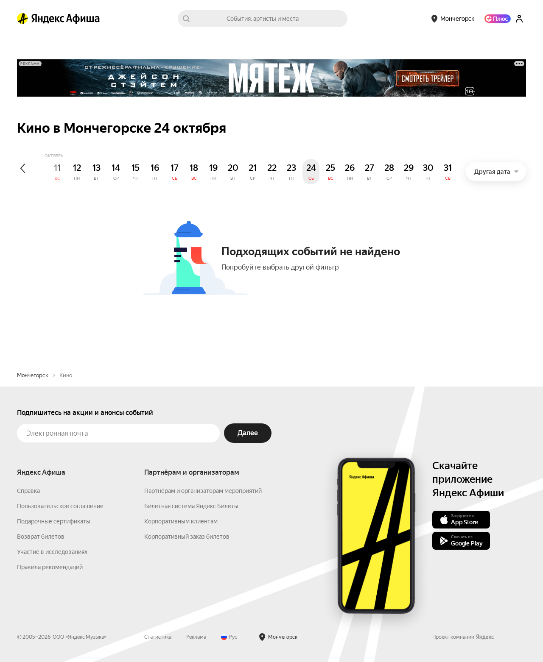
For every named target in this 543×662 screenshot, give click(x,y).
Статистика (157, 637)
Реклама (196, 637)
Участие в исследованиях (52, 551)
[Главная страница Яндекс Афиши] (22, 18)
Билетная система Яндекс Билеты (191, 506)
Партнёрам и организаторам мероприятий (203, 490)
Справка (28, 490)
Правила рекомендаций (50, 567)
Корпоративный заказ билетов (187, 536)
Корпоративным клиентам (181, 521)
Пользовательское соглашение (60, 506)
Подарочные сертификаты (53, 521)
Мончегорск (32, 375)
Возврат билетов (40, 536)
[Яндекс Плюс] (497, 18)
